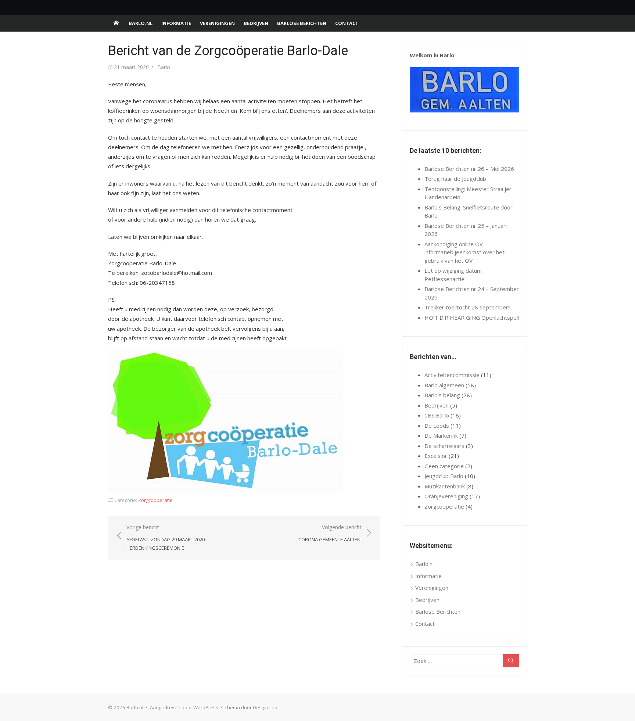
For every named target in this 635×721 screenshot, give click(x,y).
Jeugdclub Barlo (443, 476)
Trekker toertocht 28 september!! (467, 307)
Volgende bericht (330, 533)
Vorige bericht (166, 537)
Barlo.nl (141, 23)
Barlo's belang (442, 395)
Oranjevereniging (446, 496)
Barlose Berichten (301, 23)
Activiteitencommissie (452, 375)
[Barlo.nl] (116, 23)
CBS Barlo (436, 415)
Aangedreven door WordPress (184, 707)
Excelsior (435, 455)
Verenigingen (217, 23)
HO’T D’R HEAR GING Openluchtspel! (471, 317)
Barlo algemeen (444, 385)
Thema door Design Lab (251, 707)
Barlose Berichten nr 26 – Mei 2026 (469, 168)
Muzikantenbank (444, 486)
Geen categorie (444, 466)
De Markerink (441, 435)
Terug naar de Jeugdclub (455, 178)
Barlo (163, 67)
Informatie (176, 23)
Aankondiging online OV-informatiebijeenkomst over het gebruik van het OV (464, 252)
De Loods (436, 425)
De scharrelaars (444, 445)
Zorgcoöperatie (155, 500)
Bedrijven (256, 23)
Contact (347, 23)
